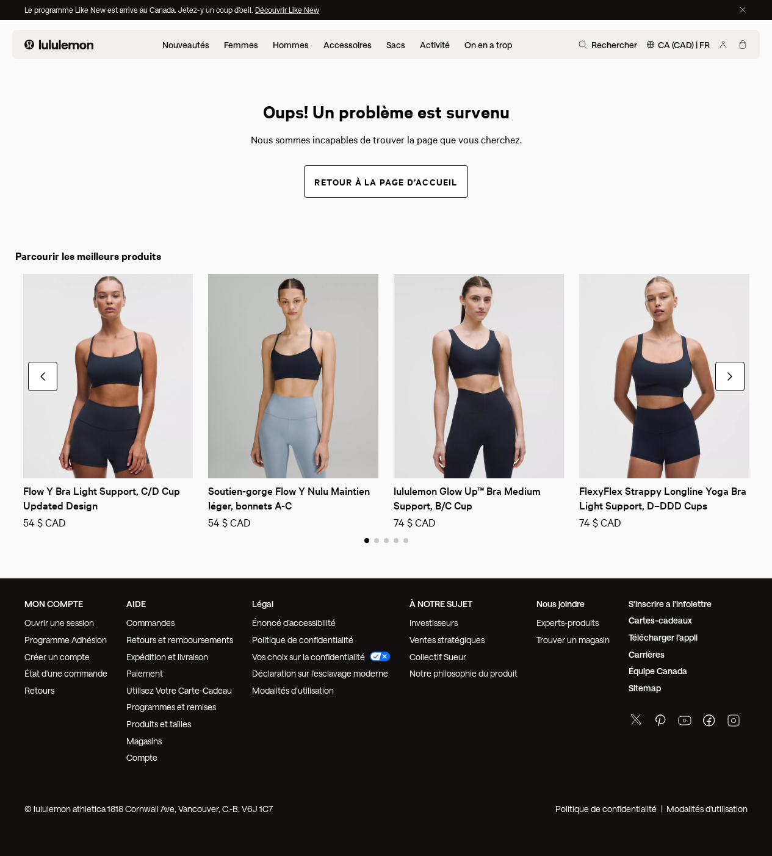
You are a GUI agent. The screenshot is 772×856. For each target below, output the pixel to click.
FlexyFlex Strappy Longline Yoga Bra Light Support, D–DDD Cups (664, 497)
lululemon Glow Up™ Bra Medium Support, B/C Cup (468, 497)
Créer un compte (57, 657)
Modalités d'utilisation (707, 809)
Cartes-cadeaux (660, 620)
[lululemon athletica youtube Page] (684, 722)
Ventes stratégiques (447, 640)
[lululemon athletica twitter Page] (636, 721)
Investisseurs (433, 622)
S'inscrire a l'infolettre (670, 604)
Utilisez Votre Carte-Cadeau (179, 690)
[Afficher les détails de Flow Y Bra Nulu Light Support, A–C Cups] (293, 376)
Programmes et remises (171, 707)
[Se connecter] (723, 44)
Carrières (647, 654)
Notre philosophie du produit (463, 673)
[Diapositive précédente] (217, 461)
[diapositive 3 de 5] (386, 540)
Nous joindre (560, 604)
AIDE (136, 604)
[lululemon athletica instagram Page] (733, 722)
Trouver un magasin (573, 640)
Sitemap (645, 688)
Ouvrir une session (59, 622)
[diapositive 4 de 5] (396, 540)
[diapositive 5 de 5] (406, 540)
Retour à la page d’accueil (385, 181)
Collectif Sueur (437, 657)
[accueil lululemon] (59, 44)
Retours (39, 690)
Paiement (144, 673)
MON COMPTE (53, 604)
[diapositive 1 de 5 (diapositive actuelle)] (367, 540)
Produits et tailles (158, 724)
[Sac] (742, 44)
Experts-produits (567, 622)
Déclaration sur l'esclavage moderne (320, 673)
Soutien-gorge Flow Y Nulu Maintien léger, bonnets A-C (290, 497)
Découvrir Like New (287, 9)
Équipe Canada (658, 671)
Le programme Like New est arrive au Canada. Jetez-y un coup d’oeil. (139, 9)
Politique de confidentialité (302, 640)
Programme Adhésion (65, 640)
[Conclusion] (742, 10)
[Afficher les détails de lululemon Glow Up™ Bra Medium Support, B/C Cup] (479, 376)
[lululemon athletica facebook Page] (709, 722)
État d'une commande (65, 673)
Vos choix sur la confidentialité (308, 657)
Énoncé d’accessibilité (294, 622)
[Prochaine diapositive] (370, 461)
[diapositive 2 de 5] (376, 540)
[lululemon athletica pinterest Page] (660, 722)
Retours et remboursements (179, 640)
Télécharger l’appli (663, 637)
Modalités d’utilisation (293, 690)
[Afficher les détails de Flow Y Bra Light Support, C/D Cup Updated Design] (108, 376)
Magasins (144, 741)
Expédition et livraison (167, 657)
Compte (142, 757)
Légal (262, 604)
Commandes (150, 622)
